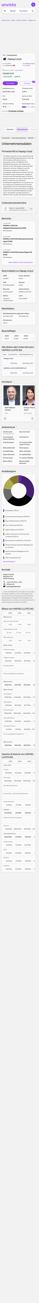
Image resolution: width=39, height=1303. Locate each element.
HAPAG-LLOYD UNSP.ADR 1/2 (14, 368)
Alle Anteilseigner (9, 562)
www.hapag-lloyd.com (13, 586)
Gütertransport (12, 55)
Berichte (31, 138)
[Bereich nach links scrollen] (4, 129)
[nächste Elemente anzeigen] (32, 418)
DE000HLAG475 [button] (30, 64)
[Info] (31, 209)
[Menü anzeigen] (5, 11)
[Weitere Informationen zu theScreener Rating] (7, 107)
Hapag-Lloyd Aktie (21, 20)
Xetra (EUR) (18, 70)
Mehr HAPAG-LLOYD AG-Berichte (20, 262)
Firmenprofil (6, 138)
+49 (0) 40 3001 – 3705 (14, 582)
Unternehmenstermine (18, 138)
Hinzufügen (10, 83)
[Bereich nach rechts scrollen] (33, 129)
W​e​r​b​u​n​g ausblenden (26, 36)
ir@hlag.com (10, 584)
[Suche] (33, 11)
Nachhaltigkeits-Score (28, 104)
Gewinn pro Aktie (27, 96)
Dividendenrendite (27, 88)
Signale (28, 83)
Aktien (13, 20)
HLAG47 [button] (8, 64)
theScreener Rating (8, 104)
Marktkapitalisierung (8, 88)
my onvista (23, 11)
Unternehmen (22, 129)
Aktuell (12, 11)
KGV (4, 96)
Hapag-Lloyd (32, 20)
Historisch (10, 129)
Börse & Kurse (6, 20)
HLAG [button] (28, 65)
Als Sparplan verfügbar (16, 111)
